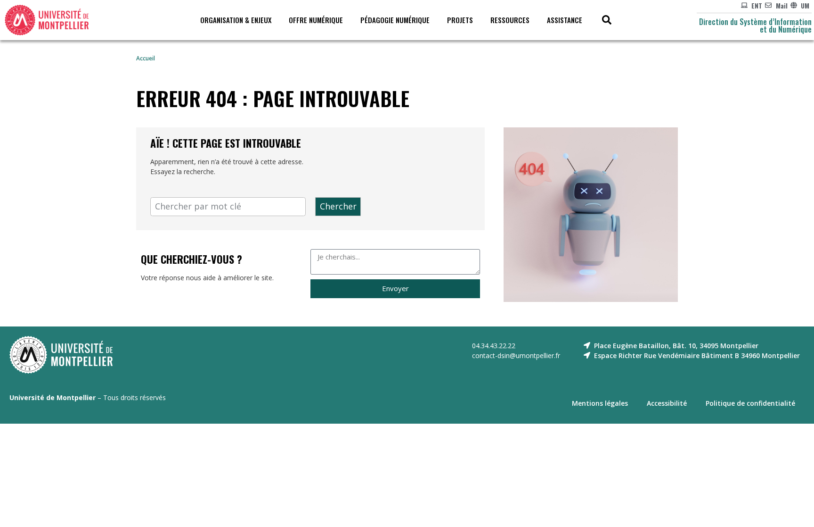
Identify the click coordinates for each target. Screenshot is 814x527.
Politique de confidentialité (750, 403)
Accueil (145, 58)
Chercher (338, 206)
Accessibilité (667, 403)
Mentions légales (600, 403)
